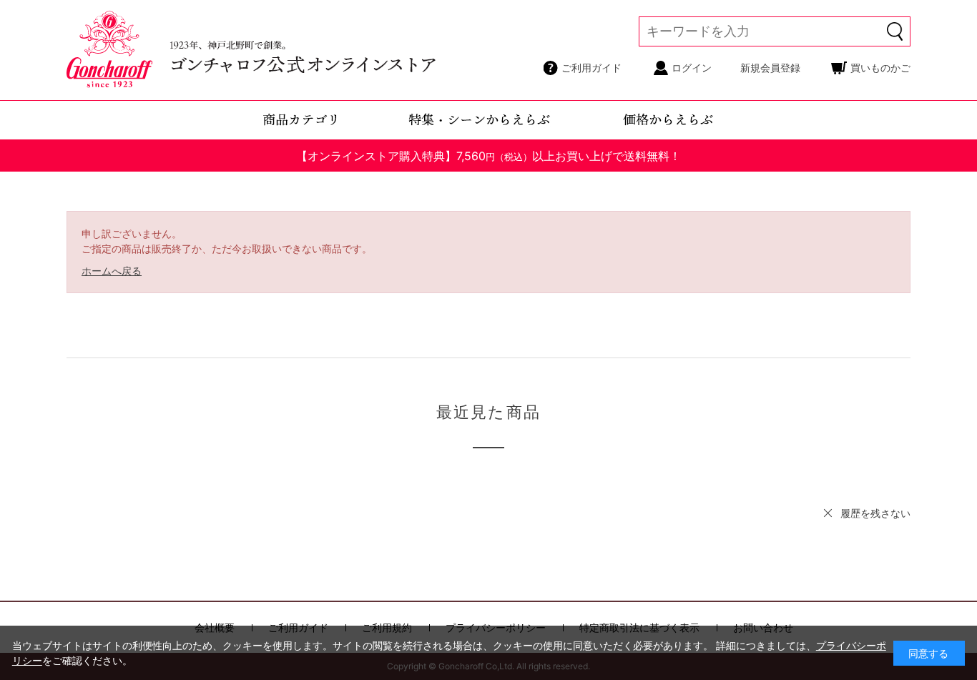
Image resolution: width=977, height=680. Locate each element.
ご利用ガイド (591, 67)
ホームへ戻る (112, 271)
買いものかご (880, 67)
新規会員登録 (770, 67)
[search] (895, 31)
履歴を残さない (875, 513)
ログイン (692, 67)
